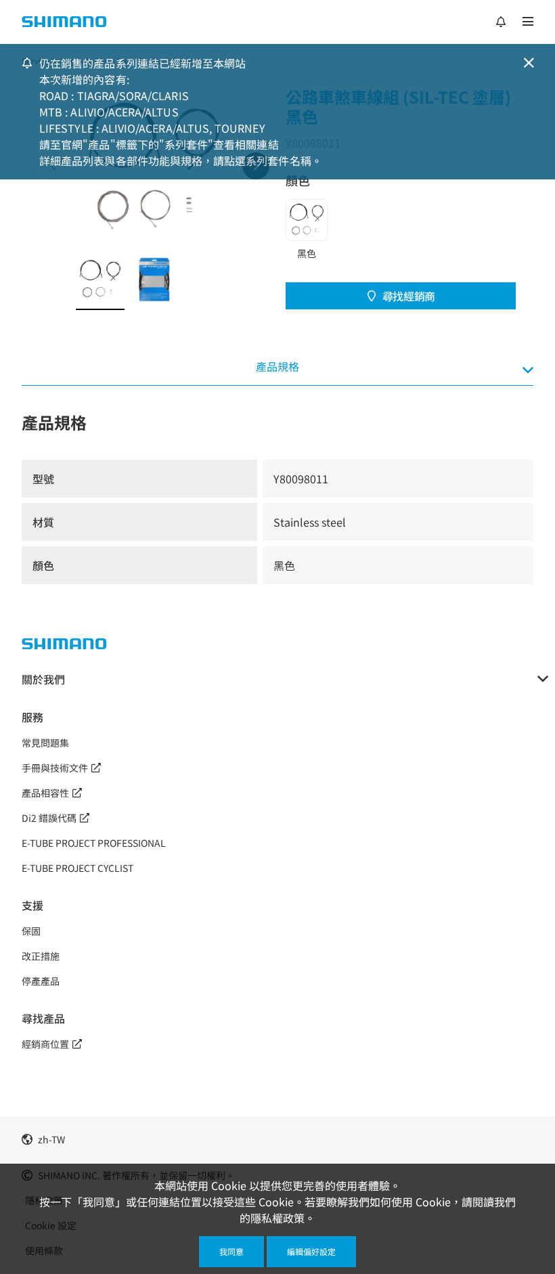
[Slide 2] (154, 279)
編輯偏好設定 (311, 1251)
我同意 (231, 1251)
